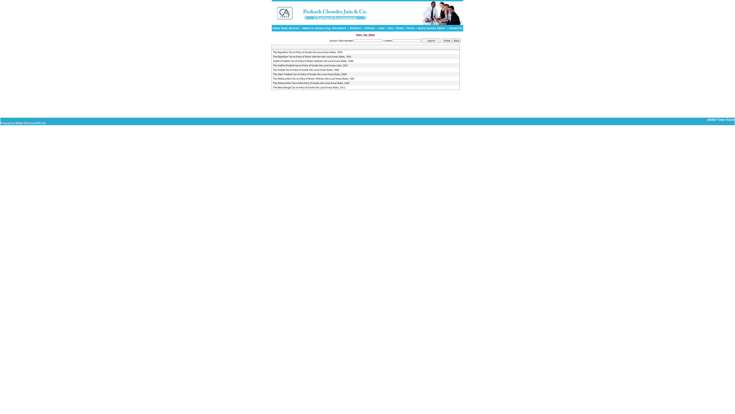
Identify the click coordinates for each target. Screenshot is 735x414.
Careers (431, 28)
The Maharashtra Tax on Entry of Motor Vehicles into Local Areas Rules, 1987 (314, 78)
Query (421, 28)
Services (294, 28)
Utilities (369, 28)
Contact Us (455, 28)
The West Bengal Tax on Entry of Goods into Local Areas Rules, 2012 (309, 87)
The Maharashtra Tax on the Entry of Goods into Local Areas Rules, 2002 (311, 83)
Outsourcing (322, 28)
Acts (391, 28)
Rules (400, 28)
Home (276, 28)
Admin (441, 28)
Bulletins (356, 28)
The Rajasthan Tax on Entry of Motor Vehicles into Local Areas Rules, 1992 (312, 56)
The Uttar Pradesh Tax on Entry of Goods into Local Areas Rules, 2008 (310, 74)
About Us (308, 28)
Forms (411, 28)
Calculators (339, 28)
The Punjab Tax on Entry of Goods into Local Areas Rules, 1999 (306, 69)
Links (381, 28)
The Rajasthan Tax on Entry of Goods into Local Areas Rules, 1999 (307, 52)
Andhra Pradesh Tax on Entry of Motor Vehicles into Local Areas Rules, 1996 (313, 61)
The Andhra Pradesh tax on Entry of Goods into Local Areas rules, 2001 (310, 65)
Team (284, 28)
